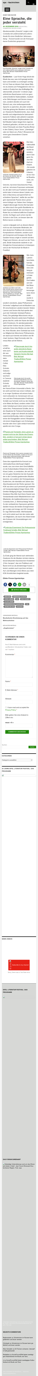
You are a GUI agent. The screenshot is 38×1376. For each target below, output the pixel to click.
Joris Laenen (9, 599)
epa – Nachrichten (11, 2)
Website (8, 699)
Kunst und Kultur (9, 15)
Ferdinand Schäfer (19, 596)
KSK (27, 604)
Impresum (26, 1371)
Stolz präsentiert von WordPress (12, 1371)
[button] (5, 584)
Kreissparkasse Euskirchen (14, 604)
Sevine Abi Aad (9, 606)
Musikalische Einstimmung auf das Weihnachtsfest (15, 618)
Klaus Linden (9, 601)
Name (8, 681)
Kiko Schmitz (25, 599)
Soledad (20, 606)
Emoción (7, 596)
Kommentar (10, 654)
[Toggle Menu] (7, 10)
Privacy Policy (10, 710)
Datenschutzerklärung (9, 1373)
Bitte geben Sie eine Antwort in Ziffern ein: (16, 716)
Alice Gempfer (7, 1349)
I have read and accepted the (17, 709)
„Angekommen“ (9, 627)
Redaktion (23, 26)
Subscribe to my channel (20, 965)
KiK (17, 599)
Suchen (4, 745)
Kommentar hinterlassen (12, 28)
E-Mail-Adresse (11, 690)
